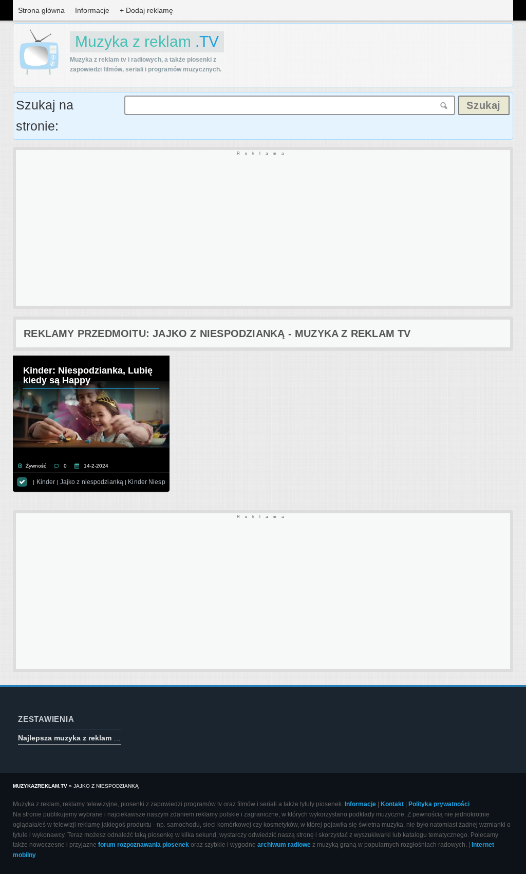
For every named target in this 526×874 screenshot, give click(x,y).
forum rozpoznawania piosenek (143, 844)
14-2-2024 (96, 466)
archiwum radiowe (284, 844)
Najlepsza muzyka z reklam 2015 (74, 738)
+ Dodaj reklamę (146, 10)
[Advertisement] (263, 229)
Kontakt (392, 804)
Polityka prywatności (438, 804)
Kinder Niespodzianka (159, 482)
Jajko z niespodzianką (91, 482)
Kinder (45, 482)
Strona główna (41, 10)
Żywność (36, 466)
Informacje (92, 10)
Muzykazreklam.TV (40, 786)
